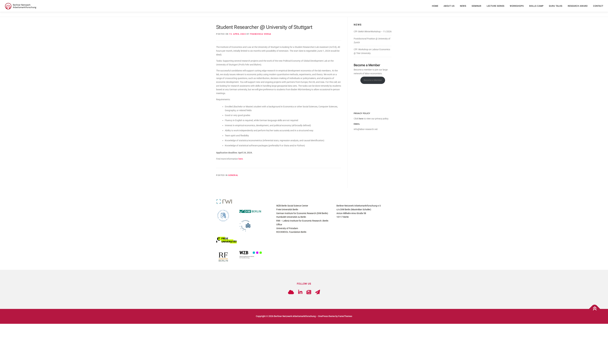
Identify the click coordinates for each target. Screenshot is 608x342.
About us (449, 6)
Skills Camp (536, 6)
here (240, 159)
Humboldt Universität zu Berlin (291, 217)
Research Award (578, 6)
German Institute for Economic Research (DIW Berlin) (302, 213)
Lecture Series (495, 6)
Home (435, 6)
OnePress (323, 316)
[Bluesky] (291, 292)
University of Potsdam (287, 228)
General (233, 175)
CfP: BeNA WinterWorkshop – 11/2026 (373, 31)
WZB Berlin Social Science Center (292, 205)
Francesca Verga (260, 34)
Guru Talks (555, 6)
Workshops (517, 6)
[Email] (317, 292)
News (463, 6)
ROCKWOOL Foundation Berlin (291, 232)
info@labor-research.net (366, 129)
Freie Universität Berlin (287, 209)
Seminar (476, 6)
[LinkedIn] (300, 292)
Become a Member (373, 80)
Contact (598, 6)
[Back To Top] (594, 309)
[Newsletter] (308, 292)
